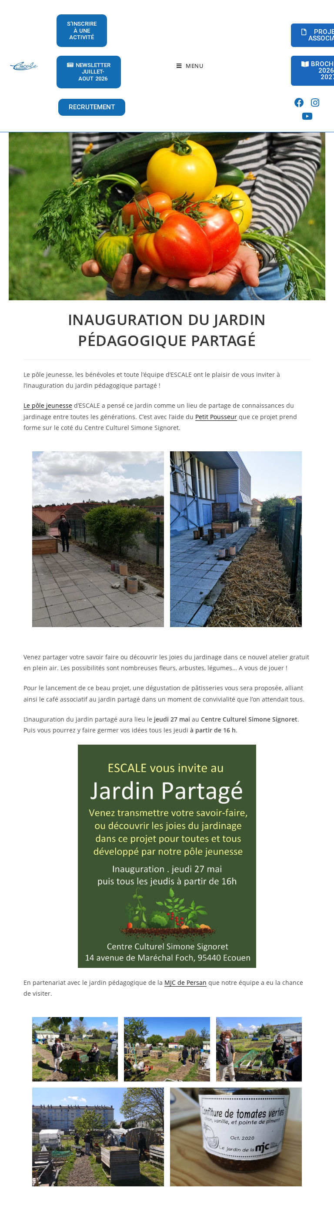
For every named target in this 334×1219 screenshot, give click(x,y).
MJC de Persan (185, 982)
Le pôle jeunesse (47, 405)
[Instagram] (315, 103)
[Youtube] (307, 116)
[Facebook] (299, 103)
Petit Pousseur (216, 417)
